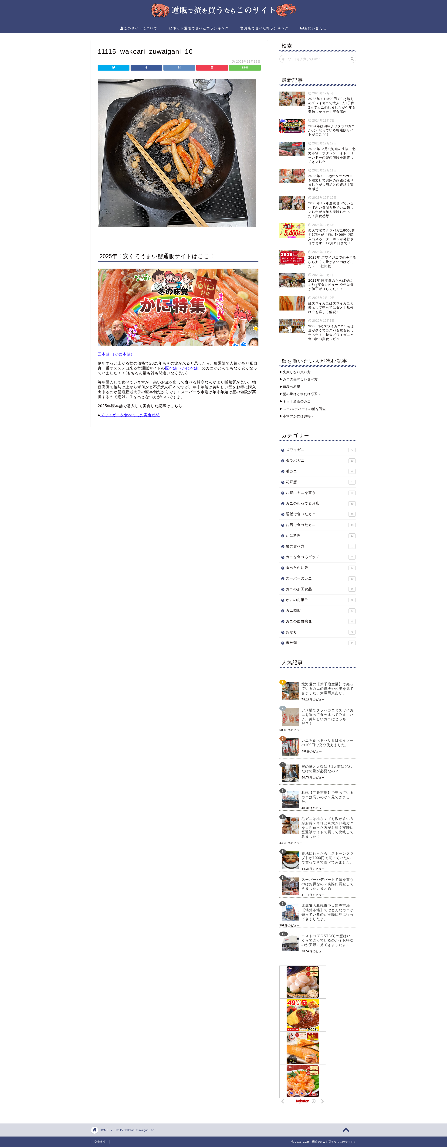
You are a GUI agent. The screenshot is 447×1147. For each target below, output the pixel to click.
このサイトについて (140, 28)
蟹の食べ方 (319, 546)
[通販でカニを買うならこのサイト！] (223, 17)
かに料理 (319, 535)
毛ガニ (319, 471)
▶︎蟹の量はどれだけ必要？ (300, 394)
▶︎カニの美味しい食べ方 (298, 379)
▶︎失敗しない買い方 (295, 372)
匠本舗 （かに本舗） (116, 354)
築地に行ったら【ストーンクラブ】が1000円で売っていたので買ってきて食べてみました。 (327, 857)
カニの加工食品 (319, 589)
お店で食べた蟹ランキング (266, 28)
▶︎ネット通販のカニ (295, 401)
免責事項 (100, 1141)
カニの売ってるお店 (319, 503)
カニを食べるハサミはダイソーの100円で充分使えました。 (327, 742)
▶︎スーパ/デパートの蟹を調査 (302, 409)
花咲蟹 (319, 482)
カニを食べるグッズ (319, 557)
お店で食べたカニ (319, 525)
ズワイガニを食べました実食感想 (130, 415)
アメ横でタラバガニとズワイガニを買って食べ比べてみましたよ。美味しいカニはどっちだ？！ (327, 716)
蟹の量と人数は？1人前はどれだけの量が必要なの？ (326, 769)
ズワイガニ (319, 450)
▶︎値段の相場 (289, 387)
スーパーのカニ (319, 578)
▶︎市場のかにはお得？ (296, 416)
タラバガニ (319, 460)
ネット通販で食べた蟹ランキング (201, 28)
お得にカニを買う (319, 493)
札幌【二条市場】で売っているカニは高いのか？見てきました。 (327, 797)
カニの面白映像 (319, 621)
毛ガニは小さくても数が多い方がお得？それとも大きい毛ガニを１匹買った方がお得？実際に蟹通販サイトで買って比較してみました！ (327, 827)
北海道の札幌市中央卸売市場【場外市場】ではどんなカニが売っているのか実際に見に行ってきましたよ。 (327, 912)
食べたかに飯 (319, 568)
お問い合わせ (315, 28)
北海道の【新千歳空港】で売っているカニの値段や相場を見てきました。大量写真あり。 (327, 688)
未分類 (319, 643)
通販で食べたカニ (319, 514)
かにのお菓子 (319, 600)
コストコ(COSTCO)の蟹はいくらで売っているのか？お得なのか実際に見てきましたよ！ (327, 940)
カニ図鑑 (319, 610)
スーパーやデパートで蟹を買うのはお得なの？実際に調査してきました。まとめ (327, 883)
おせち (319, 632)
